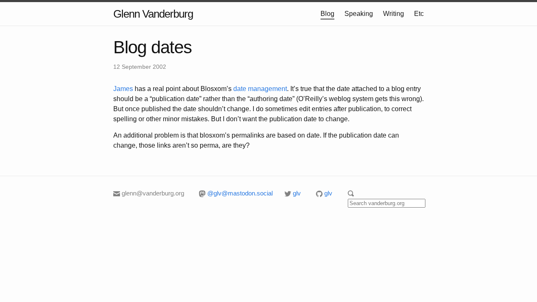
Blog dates (152, 47)
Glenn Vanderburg (153, 14)
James (123, 88)
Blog (327, 13)
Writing (393, 13)
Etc (419, 13)
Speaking (358, 13)
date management (260, 88)
